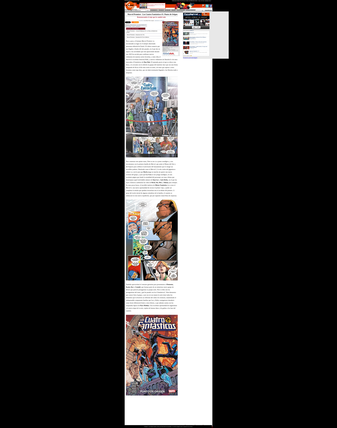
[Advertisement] (141, 412)
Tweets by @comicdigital (190, 58)
